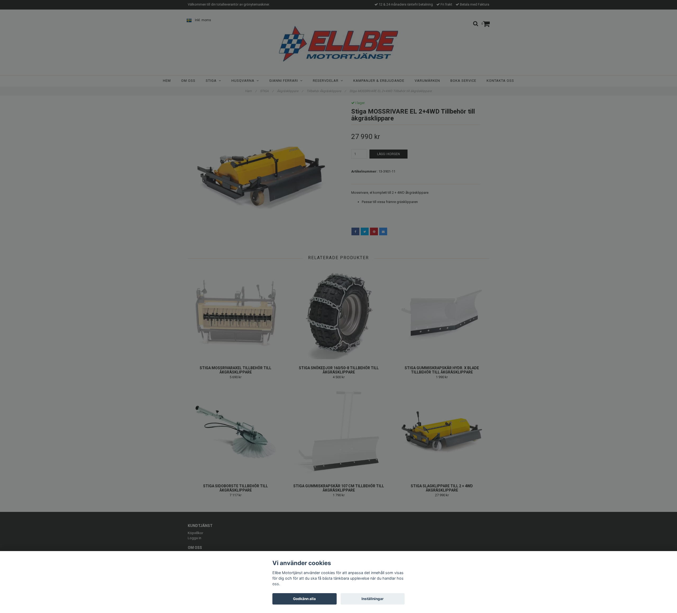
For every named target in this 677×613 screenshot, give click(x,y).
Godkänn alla (304, 599)
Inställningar (373, 599)
